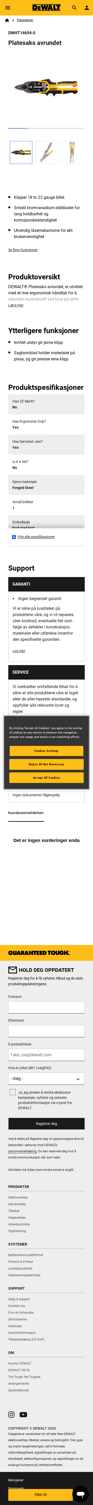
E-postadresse (19, 1044)
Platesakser (25, 20)
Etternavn (16, 1020)
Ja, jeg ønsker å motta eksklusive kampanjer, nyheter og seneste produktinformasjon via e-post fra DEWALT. (45, 1100)
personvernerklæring (22, 1151)
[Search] (74, 7)
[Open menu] (8, 7)
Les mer (19, 651)
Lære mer (16, 305)
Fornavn (15, 997)
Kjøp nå (41, 1494)
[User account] (87, 7)
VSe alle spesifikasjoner (36, 537)
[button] (11, 1415)
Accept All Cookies (46, 777)
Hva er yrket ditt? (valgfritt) (29, 1068)
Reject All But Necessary (47, 764)
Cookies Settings (46, 750)
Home (7, 20)
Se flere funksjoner (23, 250)
